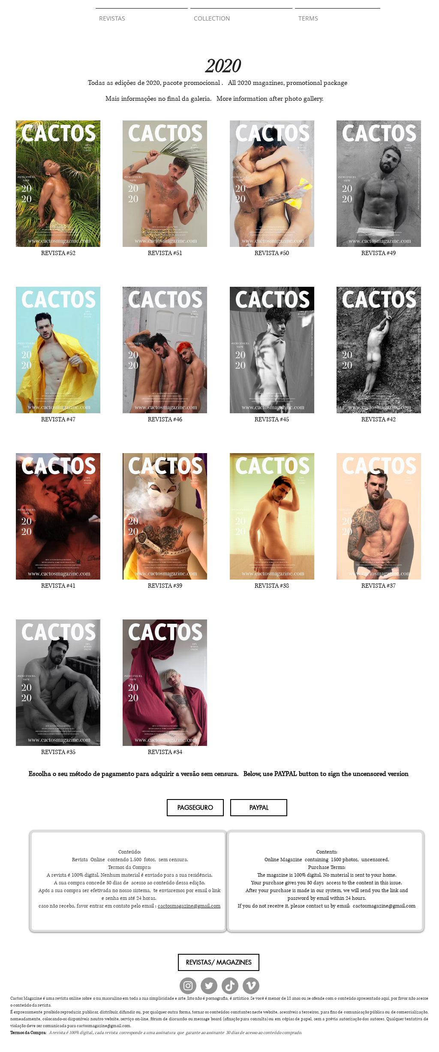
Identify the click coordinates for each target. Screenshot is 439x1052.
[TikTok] (230, 985)
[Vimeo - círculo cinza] (251, 985)
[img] (58, 199)
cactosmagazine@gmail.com (189, 906)
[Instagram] (188, 985)
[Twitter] (209, 985)
